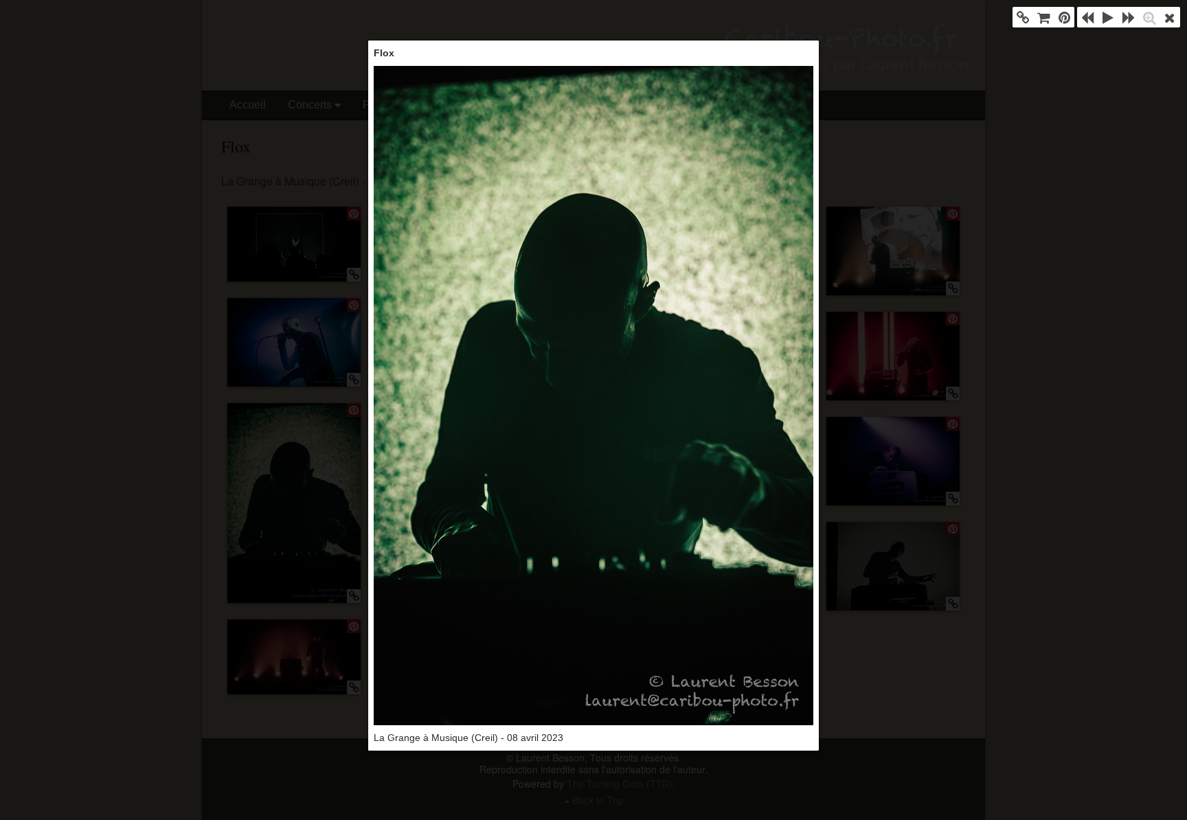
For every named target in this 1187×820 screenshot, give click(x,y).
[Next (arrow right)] (1128, 17)
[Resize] (1149, 17)
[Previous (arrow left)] (1087, 17)
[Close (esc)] (1170, 17)
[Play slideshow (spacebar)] (1108, 17)
